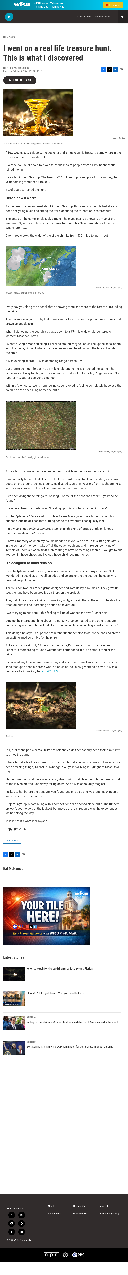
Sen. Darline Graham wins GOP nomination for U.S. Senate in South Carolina (70, 1046)
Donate (114, 5)
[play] (9, 17)
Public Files (104, 1206)
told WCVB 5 (49, 671)
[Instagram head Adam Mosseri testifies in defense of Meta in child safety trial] (14, 1023)
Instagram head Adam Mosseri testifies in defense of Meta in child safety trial (72, 1022)
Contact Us (79, 1206)
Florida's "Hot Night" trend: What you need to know (55, 993)
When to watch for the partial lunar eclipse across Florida (60, 968)
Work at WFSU (55, 1213)
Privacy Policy (80, 1213)
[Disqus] (64, 1149)
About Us (52, 1206)
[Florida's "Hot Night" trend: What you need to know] (14, 998)
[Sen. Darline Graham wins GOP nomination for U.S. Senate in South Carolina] (14, 1048)
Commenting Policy (109, 1213)
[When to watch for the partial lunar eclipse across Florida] (14, 974)
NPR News (9, 37)
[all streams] (123, 16)
